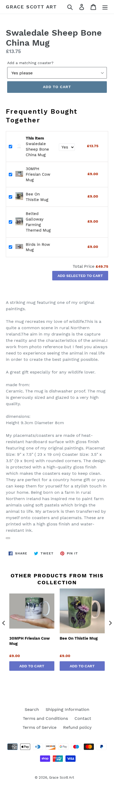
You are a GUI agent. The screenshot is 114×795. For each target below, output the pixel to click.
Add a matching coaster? (30, 63)
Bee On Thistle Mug (79, 638)
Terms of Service (39, 727)
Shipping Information (67, 709)
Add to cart (31, 666)
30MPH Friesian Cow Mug (38, 174)
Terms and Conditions (45, 718)
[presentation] (3, 623)
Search (32, 709)
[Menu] (105, 7)
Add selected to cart (80, 276)
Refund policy (77, 727)
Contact (82, 718)
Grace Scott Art (31, 6)
